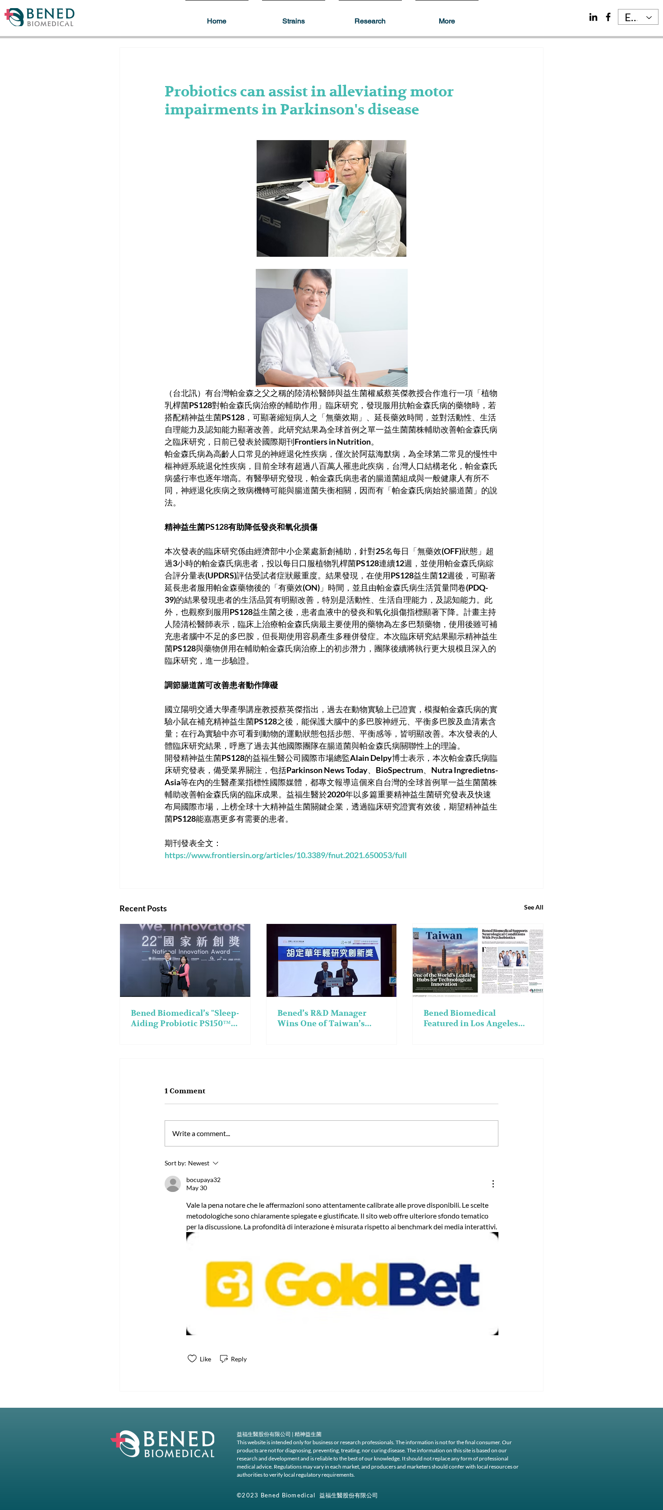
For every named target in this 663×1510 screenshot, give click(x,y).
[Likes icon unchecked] (192, 1358)
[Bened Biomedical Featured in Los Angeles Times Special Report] (478, 960)
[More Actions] (493, 1183)
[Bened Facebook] (608, 17)
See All (533, 907)
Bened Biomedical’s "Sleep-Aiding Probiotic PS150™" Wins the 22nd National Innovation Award (185, 1018)
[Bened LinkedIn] (593, 17)
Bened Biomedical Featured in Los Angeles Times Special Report (471, 1018)
